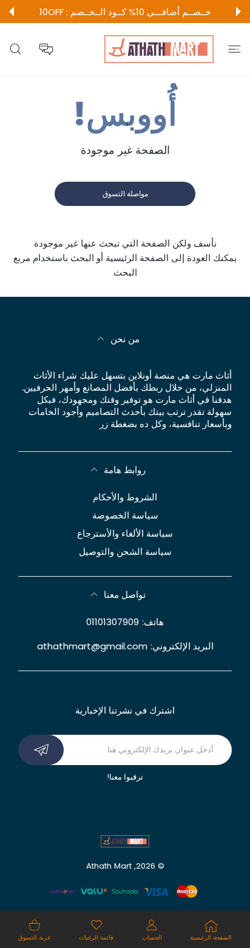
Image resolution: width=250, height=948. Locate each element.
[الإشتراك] (41, 750)
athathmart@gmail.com (92, 646)
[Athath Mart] (159, 49)
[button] (238, 11)
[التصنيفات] (234, 49)
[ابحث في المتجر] (15, 49)
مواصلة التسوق (125, 193)
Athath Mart (109, 866)
